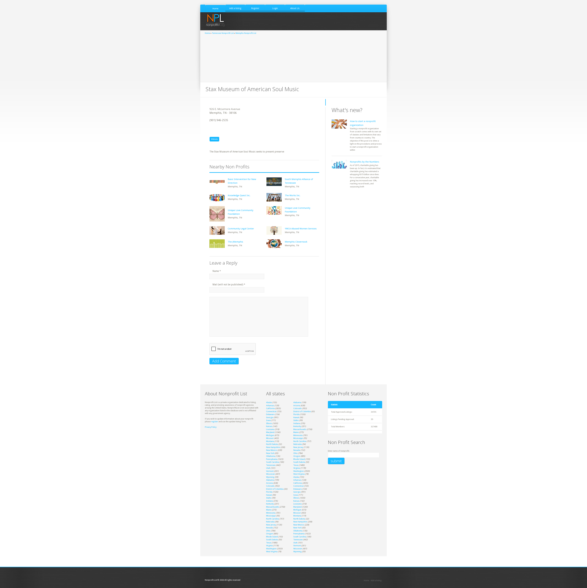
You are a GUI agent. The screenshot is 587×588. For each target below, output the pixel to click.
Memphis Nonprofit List (246, 33)
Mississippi (298, 438)
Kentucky (297, 426)
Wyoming (270, 477)
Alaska (269, 402)
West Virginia (299, 474)
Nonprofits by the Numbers (364, 161)
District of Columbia (302, 411)
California (270, 408)
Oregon (296, 456)
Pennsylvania (271, 459)
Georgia (269, 417)
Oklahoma (270, 456)
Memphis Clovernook (296, 241)
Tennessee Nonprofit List (223, 33)
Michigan (270, 435)
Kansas (269, 426)
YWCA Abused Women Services (301, 228)
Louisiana (270, 429)
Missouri (270, 438)
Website (214, 139)
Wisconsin (270, 474)
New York (270, 453)
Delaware (270, 414)
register (214, 421)
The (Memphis (235, 241)
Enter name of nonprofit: (338, 451)
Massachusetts (299, 429)
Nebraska (297, 444)
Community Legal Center (241, 228)
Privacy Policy (210, 427)
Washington (298, 471)
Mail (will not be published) (228, 284)
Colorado (297, 408)
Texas (296, 465)
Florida (296, 414)
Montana (270, 441)
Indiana (296, 423)
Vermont (270, 471)
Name (216, 271)
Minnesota (298, 435)
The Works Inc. (292, 195)
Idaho (296, 420)
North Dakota (272, 444)
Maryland (270, 432)
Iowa (268, 420)
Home (207, 33)
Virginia (296, 468)
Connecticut (271, 411)
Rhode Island (299, 459)
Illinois (269, 423)
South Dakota (299, 462)
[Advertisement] (293, 57)
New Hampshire (273, 447)
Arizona (296, 405)
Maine (296, 432)
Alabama (297, 402)
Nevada (296, 450)
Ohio (295, 453)
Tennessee (270, 465)
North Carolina (299, 441)
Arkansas (270, 405)
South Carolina (272, 462)
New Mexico (271, 450)
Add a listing (376, 580)
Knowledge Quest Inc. (239, 195)
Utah (268, 468)
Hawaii (296, 417)
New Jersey (298, 447)
